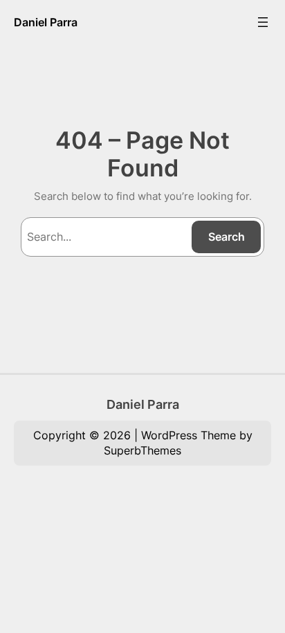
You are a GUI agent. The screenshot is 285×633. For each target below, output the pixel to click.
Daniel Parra (45, 22)
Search (226, 237)
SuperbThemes (142, 450)
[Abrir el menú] (263, 22)
